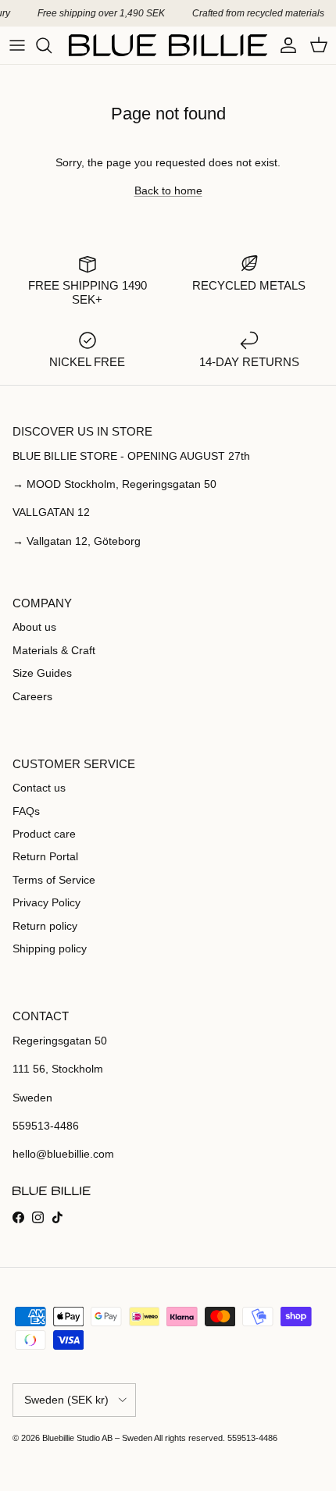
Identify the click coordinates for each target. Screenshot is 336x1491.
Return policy (45, 926)
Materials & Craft (54, 650)
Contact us (39, 787)
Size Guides (42, 673)
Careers (32, 696)
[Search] (51, 45)
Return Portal (45, 856)
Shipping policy (50, 948)
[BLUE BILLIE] (168, 45)
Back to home (168, 190)
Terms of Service (54, 880)
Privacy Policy (46, 902)
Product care (44, 833)
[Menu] (17, 45)
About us (34, 627)
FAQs (26, 811)
